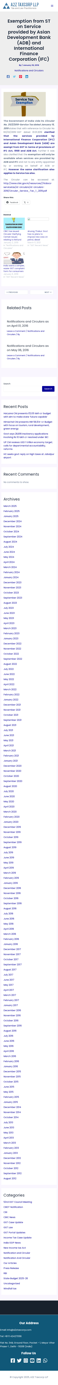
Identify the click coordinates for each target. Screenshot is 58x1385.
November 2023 (12, 587)
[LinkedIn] (38, 1360)
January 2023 (11, 638)
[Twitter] (14, 76)
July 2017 (8, 974)
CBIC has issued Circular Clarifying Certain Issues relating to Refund (12, 235)
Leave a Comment (16, 331)
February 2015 (11, 1097)
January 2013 (11, 1153)
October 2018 (11, 898)
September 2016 (13, 1025)
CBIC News (9, 1217)
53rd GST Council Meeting (18, 1202)
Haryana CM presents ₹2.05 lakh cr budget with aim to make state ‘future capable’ (27, 415)
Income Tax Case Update (18, 1237)
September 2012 (13, 1173)
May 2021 (8, 740)
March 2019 (10, 872)
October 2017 (11, 959)
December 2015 (12, 1071)
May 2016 (9, 1046)
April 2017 (9, 990)
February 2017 (11, 1000)
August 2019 (10, 847)
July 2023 (9, 608)
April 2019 (9, 867)
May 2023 (9, 618)
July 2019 (8, 852)
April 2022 (9, 684)
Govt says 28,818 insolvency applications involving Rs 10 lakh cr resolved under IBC (26, 435)
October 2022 (11, 653)
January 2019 (11, 883)
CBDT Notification (13, 1207)
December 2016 (12, 1010)
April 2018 (9, 929)
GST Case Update (13, 1222)
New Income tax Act (15, 1247)
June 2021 (9, 735)
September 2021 (13, 720)
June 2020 (9, 796)
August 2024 (10, 541)
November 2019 (12, 832)
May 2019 (8, 862)
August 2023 (10, 602)
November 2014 (12, 1112)
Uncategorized (12, 1283)
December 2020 (13, 765)
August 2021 (10, 725)
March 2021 (10, 750)
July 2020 (9, 791)
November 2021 (12, 709)
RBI (5, 1273)
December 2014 (12, 1107)
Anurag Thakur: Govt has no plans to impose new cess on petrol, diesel (38, 235)
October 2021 (11, 715)
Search (7, 383)
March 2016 (10, 1056)
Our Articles (10, 1263)
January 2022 (11, 699)
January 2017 (11, 1005)
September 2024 (13, 536)
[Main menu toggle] (52, 6)
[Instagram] (25, 1360)
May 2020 (9, 801)
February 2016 (11, 1061)
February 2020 (12, 816)
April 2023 (9, 623)
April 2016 (9, 1051)
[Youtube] (32, 1360)
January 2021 (11, 760)
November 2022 (12, 648)
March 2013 (10, 1142)
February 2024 (12, 572)
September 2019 (13, 842)
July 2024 (9, 546)
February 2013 (11, 1148)
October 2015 (11, 1081)
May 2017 (9, 985)
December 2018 (12, 888)
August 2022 (10, 664)
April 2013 (9, 1137)
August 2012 (10, 1178)
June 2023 (9, 613)
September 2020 (13, 781)
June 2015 (9, 1086)
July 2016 (8, 1035)
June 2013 (9, 1127)
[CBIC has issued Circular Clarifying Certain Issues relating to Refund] (14, 224)
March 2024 (10, 567)
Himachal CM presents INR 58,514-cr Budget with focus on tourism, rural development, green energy (28, 425)
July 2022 (9, 669)
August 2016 (10, 1030)
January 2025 (11, 516)
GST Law (8, 1227)
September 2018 (13, 903)
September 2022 (13, 659)
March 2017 (10, 995)
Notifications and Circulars (29, 70)
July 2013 (8, 1122)
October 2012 (11, 1168)
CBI (5, 1212)
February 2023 (11, 633)
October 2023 (11, 592)
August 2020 (10, 786)
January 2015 (11, 1102)
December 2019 (12, 827)
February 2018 (11, 939)
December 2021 (12, 704)
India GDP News (12, 1242)
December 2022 (12, 643)
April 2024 (9, 562)
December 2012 (12, 1158)
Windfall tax (10, 1288)
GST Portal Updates (14, 1232)
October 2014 (11, 1117)
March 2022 (10, 689)
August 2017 (10, 969)
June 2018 (9, 918)
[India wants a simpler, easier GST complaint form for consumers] (14, 258)
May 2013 (8, 1132)
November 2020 (12, 771)
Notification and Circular (17, 1253)
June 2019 (9, 857)
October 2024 (11, 531)
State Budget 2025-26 (16, 1278)
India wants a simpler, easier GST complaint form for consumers (14, 268)
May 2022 (9, 679)
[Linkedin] (26, 76)
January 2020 (11, 822)
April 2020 (9, 806)
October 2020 (11, 776)
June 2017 (9, 979)
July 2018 (8, 913)
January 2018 (11, 944)
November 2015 (12, 1076)
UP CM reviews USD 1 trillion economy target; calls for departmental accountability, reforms (28, 446)
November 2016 (12, 1015)
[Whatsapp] (45, 1360)
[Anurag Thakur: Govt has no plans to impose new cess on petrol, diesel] (38, 224)
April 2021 (9, 745)
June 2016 (9, 1041)
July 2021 (8, 730)
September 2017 (13, 964)
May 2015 (9, 1092)
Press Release (11, 1268)
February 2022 (11, 694)
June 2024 (9, 552)
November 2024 (12, 526)
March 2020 (10, 811)
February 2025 (12, 511)
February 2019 (11, 878)
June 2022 (9, 674)
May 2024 (9, 557)
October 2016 (11, 1020)
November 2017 (12, 954)
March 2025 (10, 506)
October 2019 (11, 837)
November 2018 (12, 893)
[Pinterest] (20, 76)
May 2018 (9, 923)
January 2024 (11, 577)
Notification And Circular (17, 1258)
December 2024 (13, 521)
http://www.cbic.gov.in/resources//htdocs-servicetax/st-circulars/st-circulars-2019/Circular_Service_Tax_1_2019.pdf (28, 187)
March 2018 (10, 934)
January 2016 (11, 1066)
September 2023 (13, 597)
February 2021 (11, 755)
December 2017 (12, 949)
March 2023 (10, 628)
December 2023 (12, 582)
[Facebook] (8, 76)
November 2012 (12, 1163)
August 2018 (10, 908)
